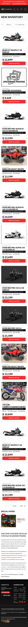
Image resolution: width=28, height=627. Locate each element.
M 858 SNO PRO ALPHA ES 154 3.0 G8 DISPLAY (13, 130)
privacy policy (22, 612)
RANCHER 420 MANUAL (12, 90)
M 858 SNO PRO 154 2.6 (11, 328)
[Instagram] (22, 602)
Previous (7, 506)
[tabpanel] (19, 593)
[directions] (21, 9)
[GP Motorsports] (6, 9)
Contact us (3, 567)
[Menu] (25, 9)
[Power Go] (14, 621)
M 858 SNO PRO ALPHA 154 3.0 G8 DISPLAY (13, 249)
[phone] (18, 9)
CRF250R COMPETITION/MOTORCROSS (14, 406)
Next (21, 506)
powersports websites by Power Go (20, 617)
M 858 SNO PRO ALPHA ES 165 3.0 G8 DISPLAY (13, 208)
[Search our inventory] (14, 9)
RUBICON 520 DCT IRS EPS (13, 169)
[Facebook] (20, 602)
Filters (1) (8, 24)
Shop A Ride (9, 618)
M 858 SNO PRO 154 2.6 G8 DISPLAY (13, 289)
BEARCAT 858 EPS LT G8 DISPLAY (12, 51)
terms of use (3, 613)
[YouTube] (24, 602)
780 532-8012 (6, 595)
